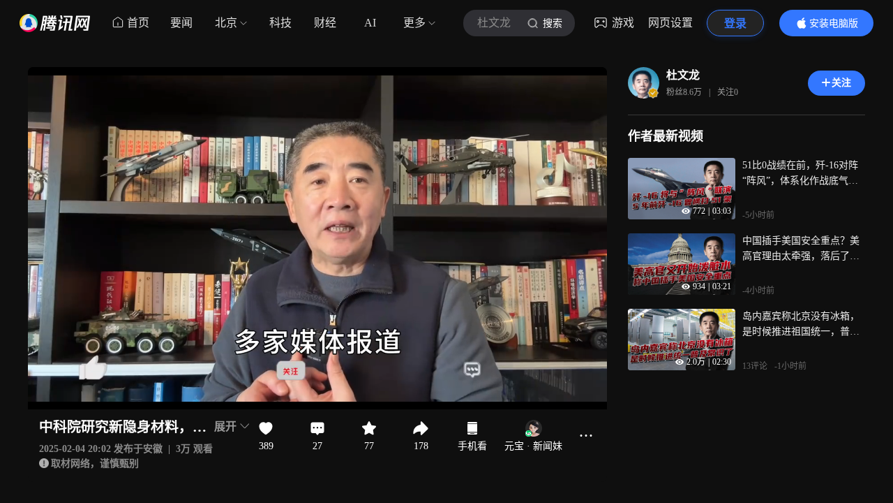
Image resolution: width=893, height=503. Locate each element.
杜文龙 (683, 75)
